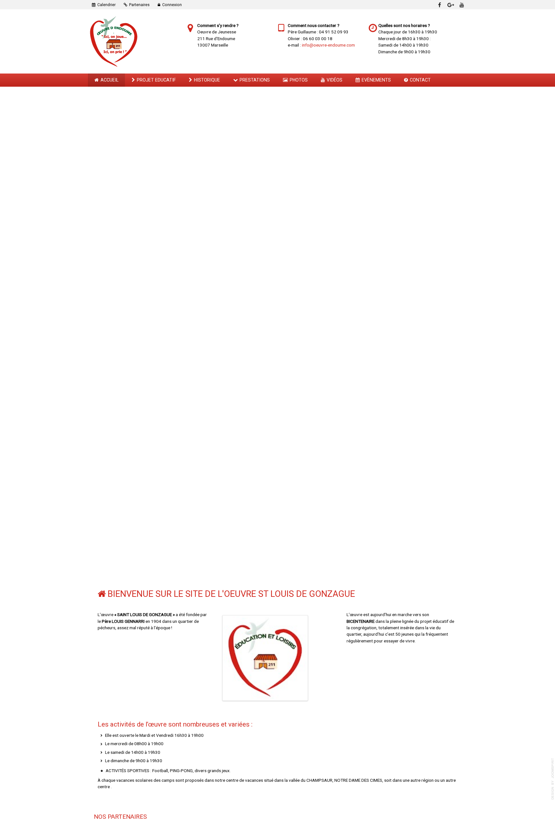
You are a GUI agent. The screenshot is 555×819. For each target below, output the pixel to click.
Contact (420, 80)
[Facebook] (439, 4)
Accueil (110, 80)
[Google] (450, 4)
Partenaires (139, 5)
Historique (207, 80)
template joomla (552, 779)
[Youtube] (462, 4)
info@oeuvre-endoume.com (328, 45)
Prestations (255, 80)
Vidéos (334, 80)
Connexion (172, 5)
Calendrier (106, 5)
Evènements (376, 80)
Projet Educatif (156, 80)
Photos (299, 80)
